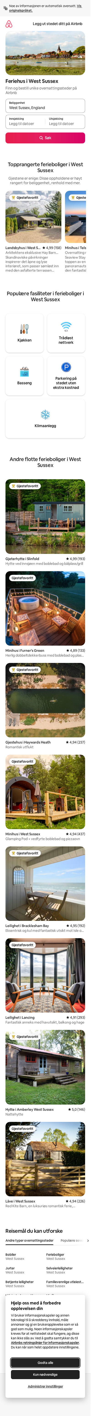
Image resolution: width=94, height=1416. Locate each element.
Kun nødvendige (45, 1375)
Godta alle (45, 1363)
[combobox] (45, 108)
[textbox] (25, 124)
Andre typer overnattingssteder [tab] (29, 1240)
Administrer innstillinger (45, 1386)
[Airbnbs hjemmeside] (8, 24)
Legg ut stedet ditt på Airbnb (57, 23)
